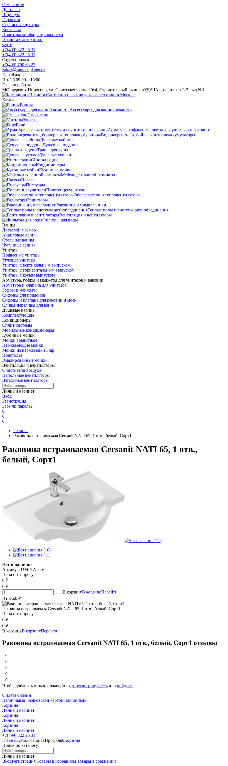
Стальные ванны (18, 240)
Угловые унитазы (18, 260)
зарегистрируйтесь (90, 685)
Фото (7, 44)
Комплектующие (18, 315)
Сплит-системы (17, 325)
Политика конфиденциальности (32, 34)
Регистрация (14, 401)
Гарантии (11, 19)
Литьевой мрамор (19, 230)
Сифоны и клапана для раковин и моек (39, 300)
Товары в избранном (56, 761)
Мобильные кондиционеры (28, 330)
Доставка (11, 9)
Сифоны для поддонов (23, 295)
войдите (125, 685)
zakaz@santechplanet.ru (23, 69)
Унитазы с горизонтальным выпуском (38, 270)
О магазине (13, 4)
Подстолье (12, 355)
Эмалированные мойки (24, 360)
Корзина (10, 705)
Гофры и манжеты (19, 290)
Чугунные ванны (18, 245)
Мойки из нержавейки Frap (28, 350)
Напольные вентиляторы (26, 375)
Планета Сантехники (22, 39)
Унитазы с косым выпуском (28, 275)
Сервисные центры (20, 24)
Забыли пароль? (17, 406)
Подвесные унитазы (21, 255)
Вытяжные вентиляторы (25, 380)
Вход (7, 396)
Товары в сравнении (96, 761)
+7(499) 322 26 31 (18, 49)
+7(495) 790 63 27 (18, 64)
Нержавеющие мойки (22, 345)
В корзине (100, 592)
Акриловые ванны (20, 235)
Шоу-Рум (11, 14)
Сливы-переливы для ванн (27, 305)
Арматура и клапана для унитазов (34, 285)
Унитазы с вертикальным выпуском (36, 265)
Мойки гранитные (19, 340)
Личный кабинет (18, 710)
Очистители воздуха (21, 370)
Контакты (11, 29)
